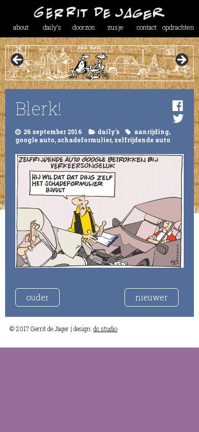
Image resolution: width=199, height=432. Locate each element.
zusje (115, 27)
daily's (108, 131)
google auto (35, 140)
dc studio (105, 329)
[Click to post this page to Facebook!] (177, 105)
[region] (99, 63)
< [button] (18, 60)
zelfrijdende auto (142, 140)
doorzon (83, 27)
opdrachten (178, 27)
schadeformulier (84, 140)
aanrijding (151, 131)
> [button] (181, 60)
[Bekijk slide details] (99, 63)
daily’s (52, 27)
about (21, 27)
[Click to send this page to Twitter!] (178, 118)
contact (147, 27)
